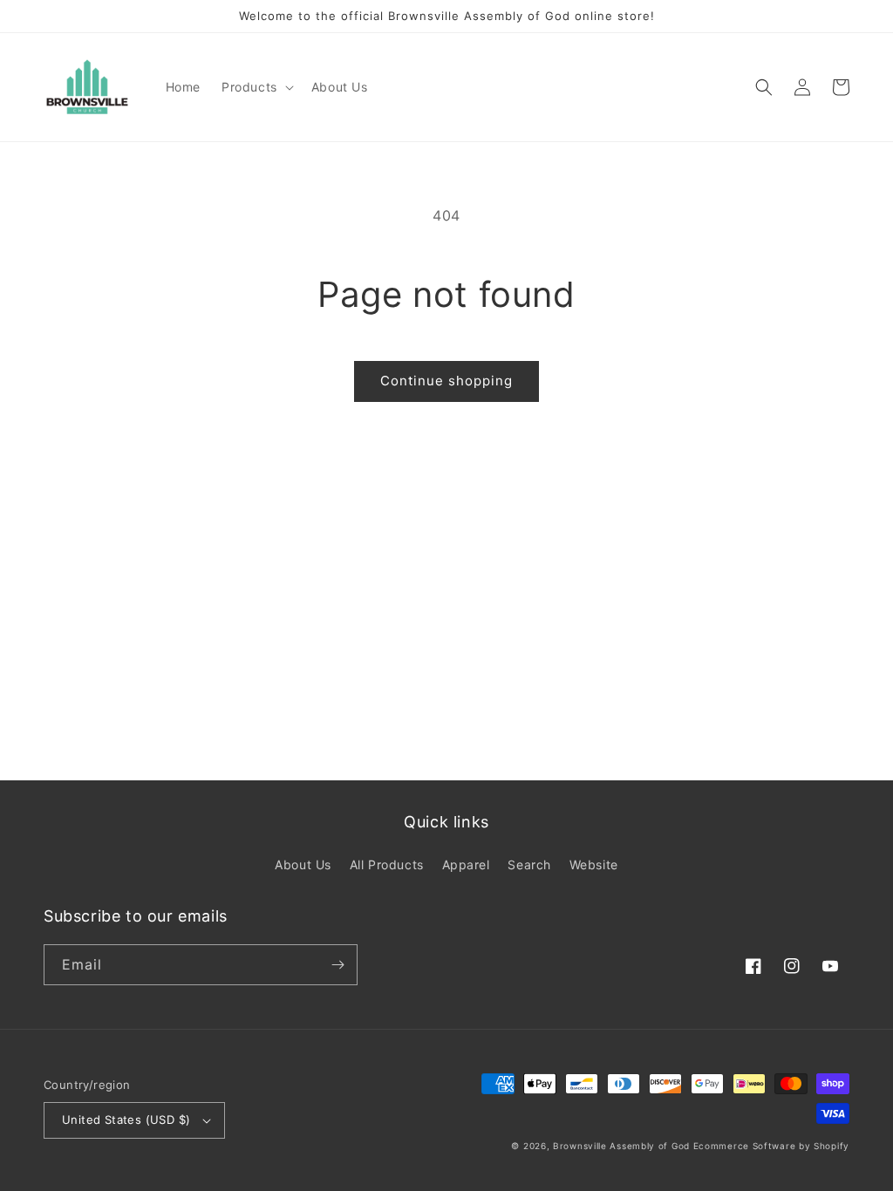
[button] (256, 87)
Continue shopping (446, 380)
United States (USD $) (126, 1119)
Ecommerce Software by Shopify (771, 1145)
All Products (387, 864)
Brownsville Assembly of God (621, 1145)
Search (529, 864)
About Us (303, 864)
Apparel (466, 864)
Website (593, 864)
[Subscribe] (337, 964)
